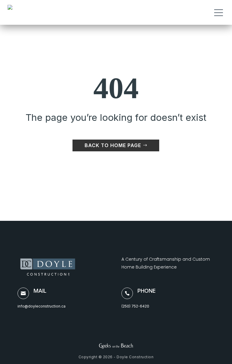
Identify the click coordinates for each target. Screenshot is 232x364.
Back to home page (113, 145)
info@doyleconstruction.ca (42, 306)
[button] (219, 12)
